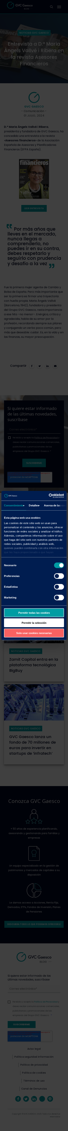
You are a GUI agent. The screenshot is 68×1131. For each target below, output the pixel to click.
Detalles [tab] (34, 505)
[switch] (59, 576)
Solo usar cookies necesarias (34, 632)
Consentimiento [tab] (14, 505)
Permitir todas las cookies (34, 612)
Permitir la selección (34, 622)
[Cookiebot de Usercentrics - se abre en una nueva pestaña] (49, 496)
